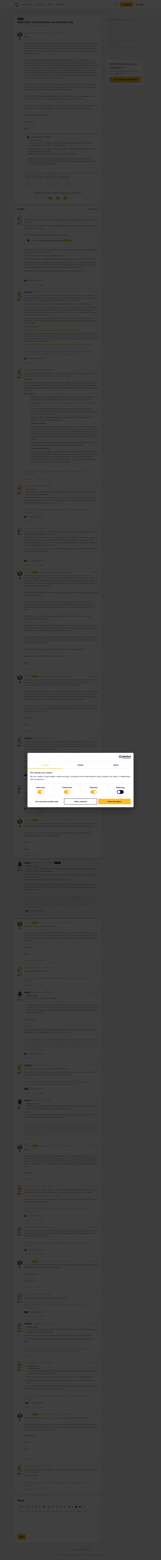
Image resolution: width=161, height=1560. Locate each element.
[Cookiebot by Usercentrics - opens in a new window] (120, 757)
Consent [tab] (45, 765)
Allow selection (80, 801)
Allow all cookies (114, 801)
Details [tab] (80, 765)
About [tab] (115, 765)
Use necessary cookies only (46, 801)
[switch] (67, 792)
